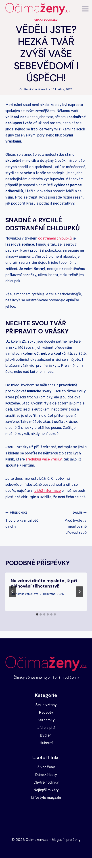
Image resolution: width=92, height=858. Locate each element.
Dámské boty (46, 775)
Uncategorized (46, 20)
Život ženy (46, 767)
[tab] (37, 614)
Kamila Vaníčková (35, 89)
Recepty (46, 712)
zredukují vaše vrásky (44, 459)
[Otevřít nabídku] (85, 9)
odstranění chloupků (55, 238)
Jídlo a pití (46, 728)
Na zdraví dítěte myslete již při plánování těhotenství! (44, 583)
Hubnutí (46, 743)
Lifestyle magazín (46, 797)
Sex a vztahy (46, 705)
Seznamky (46, 720)
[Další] (79, 591)
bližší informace (47, 490)
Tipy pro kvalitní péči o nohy (22, 520)
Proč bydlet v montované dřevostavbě (75, 523)
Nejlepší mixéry (46, 790)
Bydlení (46, 735)
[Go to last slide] (12, 591)
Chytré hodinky (46, 782)
